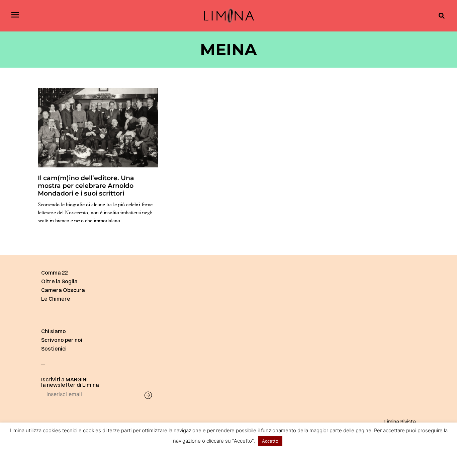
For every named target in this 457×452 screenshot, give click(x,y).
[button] (441, 15)
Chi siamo (53, 331)
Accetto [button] (270, 441)
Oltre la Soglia (59, 281)
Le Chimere (55, 298)
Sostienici (54, 348)
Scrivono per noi (61, 339)
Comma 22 (54, 272)
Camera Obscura (63, 290)
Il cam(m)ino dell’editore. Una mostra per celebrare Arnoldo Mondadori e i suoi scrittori (86, 185)
